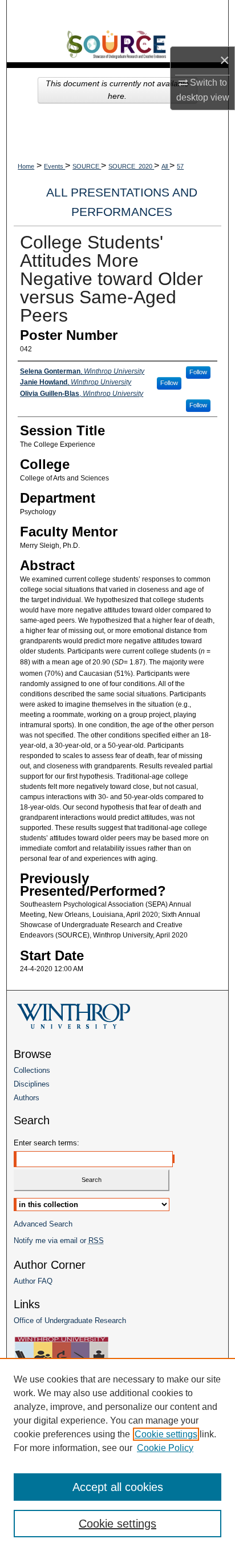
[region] (117, 1454)
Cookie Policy (165, 1448)
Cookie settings (166, 1434)
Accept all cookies (117, 1487)
